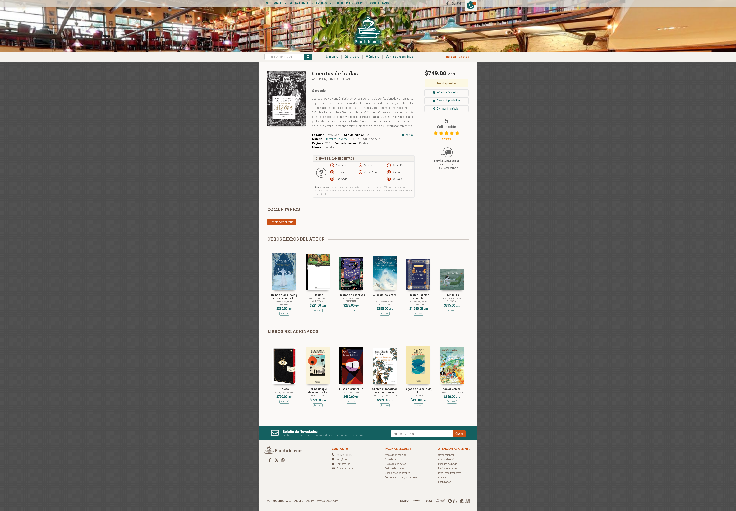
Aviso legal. (391, 459)
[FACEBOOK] (447, 3)
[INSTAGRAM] (459, 3)
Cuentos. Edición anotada (418, 296)
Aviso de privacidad (396, 454)
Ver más (409, 135)
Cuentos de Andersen (351, 295)
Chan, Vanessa (318, 396)
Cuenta (442, 477)
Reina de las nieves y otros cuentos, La (284, 296)
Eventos (322, 3)
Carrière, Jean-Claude (384, 396)
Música (371, 57)
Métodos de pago (447, 463)
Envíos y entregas (447, 468)
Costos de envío (446, 459)
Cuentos (317, 295)
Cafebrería (342, 3)
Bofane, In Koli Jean (452, 392)
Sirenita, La (452, 295)
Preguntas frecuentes (449, 472)
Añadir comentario (281, 222)
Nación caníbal (452, 389)
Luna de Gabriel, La (351, 389)
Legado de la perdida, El (418, 390)
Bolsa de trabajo (346, 468)
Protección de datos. (396, 463)
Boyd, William (351, 392)
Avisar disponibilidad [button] (448, 100)
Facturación (444, 482)
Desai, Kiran (418, 396)
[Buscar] (308, 57)
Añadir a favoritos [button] (447, 92)
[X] (453, 3)
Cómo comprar (446, 454)
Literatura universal (336, 139)
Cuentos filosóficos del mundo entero (385, 390)
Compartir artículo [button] (447, 108)
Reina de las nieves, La (384, 296)
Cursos (361, 3)
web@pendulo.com (346, 459)
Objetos (351, 57)
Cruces (284, 389)
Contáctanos (380, 3)
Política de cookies (394, 468)
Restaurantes (300, 3)
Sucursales (275, 3)
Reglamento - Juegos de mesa (401, 477)
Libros (331, 57)
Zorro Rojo (332, 135)
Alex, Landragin (284, 392)
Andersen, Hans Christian (331, 79)
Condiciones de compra (397, 472)
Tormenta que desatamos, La (317, 390)
